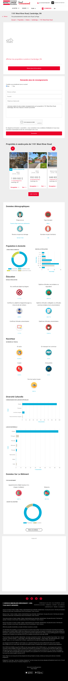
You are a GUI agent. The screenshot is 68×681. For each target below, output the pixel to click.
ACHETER (14, 8)
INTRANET (54, 604)
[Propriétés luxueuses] (58, 3)
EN (54, 8)
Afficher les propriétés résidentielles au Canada (12, 627)
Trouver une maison (7, 609)
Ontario (13, 609)
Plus (32, 8)
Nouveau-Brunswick (49, 609)
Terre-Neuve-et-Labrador (60, 609)
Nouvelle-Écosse (17, 611)
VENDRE (24, 8)
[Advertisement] (34, 565)
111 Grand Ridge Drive (16, 180)
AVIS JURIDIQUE (61, 604)
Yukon (33, 611)
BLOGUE (63, 603)
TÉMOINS (55, 606)
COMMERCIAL (49, 604)
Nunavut (37, 611)
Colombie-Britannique (28, 609)
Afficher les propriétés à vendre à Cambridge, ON (24, 59)
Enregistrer (14, 187)
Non (8, 86)
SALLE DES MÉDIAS (56, 603)
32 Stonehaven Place (35, 179)
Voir (23, 187)
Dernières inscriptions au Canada (30, 627)
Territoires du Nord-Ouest (8, 611)
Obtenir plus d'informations (34, 68)
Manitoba (35, 609)
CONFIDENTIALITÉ (49, 606)
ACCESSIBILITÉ (61, 606)
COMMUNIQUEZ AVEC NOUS (45, 603)
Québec (17, 609)
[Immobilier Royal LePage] (17, 3)
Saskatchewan (41, 609)
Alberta (20, 609)
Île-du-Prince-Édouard (26, 611)
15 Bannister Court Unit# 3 (55, 179)
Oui (14, 86)
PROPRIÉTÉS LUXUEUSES (39, 604)
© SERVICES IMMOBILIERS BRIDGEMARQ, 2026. (18, 603)
